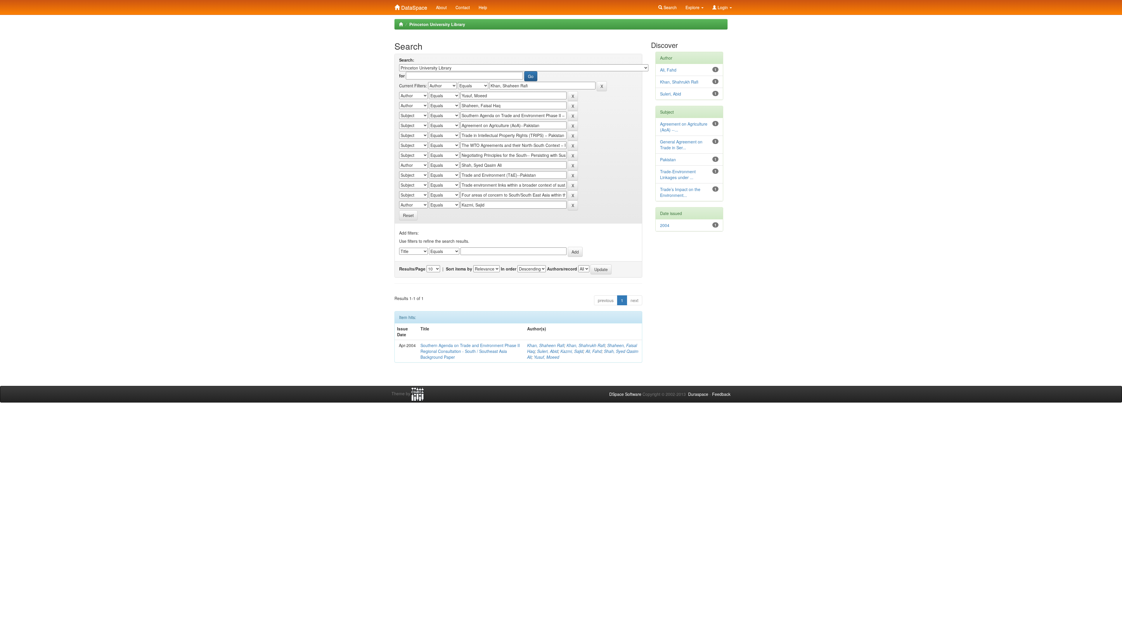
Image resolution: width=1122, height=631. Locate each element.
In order (508, 269)
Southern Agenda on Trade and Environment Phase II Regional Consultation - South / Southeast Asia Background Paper (470, 351)
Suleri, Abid (547, 351)
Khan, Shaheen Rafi (545, 345)
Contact (463, 7)
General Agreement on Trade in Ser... (681, 144)
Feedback (721, 394)
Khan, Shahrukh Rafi (586, 345)
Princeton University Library (437, 24)
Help (483, 7)
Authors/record (562, 269)
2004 (664, 225)
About (441, 7)
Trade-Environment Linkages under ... (678, 174)
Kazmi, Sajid (571, 351)
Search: (406, 60)
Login (722, 7)
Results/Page (412, 269)
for (402, 76)
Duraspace (698, 394)
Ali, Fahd (594, 351)
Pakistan (668, 159)
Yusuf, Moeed (546, 357)
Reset (408, 215)
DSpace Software (625, 394)
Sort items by (459, 269)
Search (669, 7)
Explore (693, 7)
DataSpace (413, 6)
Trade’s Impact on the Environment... (680, 192)
